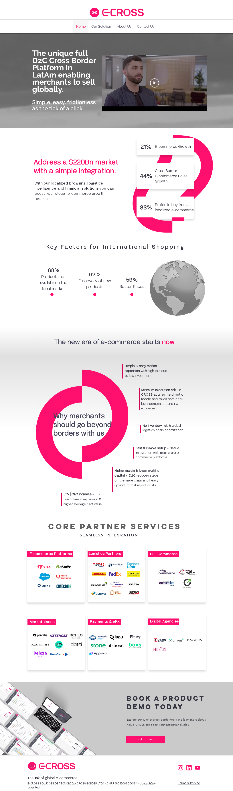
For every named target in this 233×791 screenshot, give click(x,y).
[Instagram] (180, 768)
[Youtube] (197, 768)
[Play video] (154, 83)
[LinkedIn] (188, 768)
